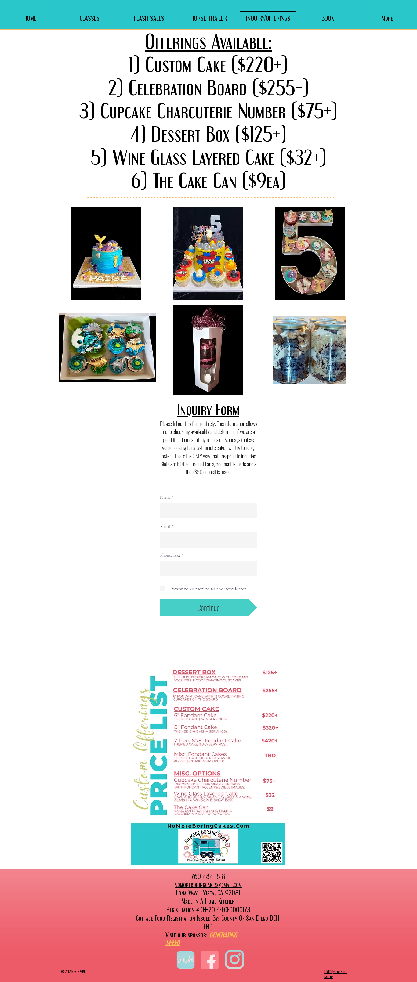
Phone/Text (170, 555)
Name (165, 497)
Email (165, 526)
